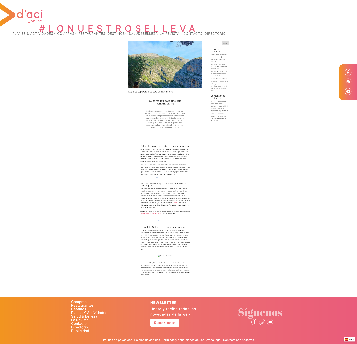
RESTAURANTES (91, 34)
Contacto (79, 323)
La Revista (80, 320)
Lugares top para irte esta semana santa (150, 91)
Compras (79, 302)
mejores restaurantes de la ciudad (151, 213)
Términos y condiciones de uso (183, 340)
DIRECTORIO (215, 34)
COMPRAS (65, 34)
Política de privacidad (117, 340)
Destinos (78, 309)
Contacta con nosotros (238, 340)
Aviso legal (213, 340)
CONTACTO (193, 34)
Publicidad (80, 331)
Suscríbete (165, 323)
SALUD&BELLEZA (143, 34)
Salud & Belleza (84, 316)
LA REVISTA (170, 34)
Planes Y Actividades (89, 313)
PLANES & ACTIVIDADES (32, 34)
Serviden (175, 203)
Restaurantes (82, 305)
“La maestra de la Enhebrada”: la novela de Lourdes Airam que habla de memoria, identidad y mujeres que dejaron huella (219, 106)
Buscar (225, 43)
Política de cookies (147, 340)
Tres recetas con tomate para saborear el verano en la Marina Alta (219, 66)
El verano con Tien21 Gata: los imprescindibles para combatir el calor (219, 74)
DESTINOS (116, 34)
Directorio (79, 327)
